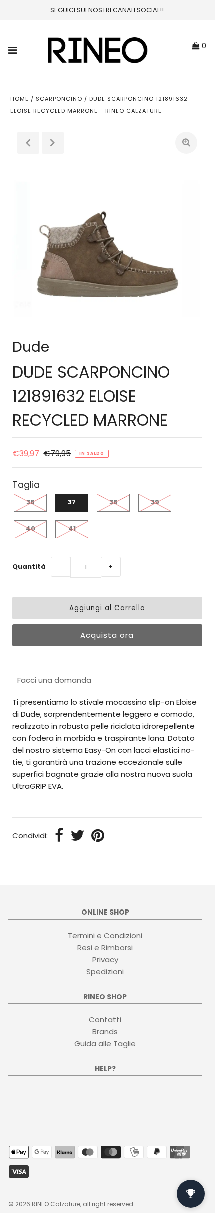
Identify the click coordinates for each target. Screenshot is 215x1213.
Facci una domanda (55, 680)
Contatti (105, 1019)
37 (72, 502)
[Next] (53, 143)
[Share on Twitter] (77, 836)
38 (114, 502)
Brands (105, 1031)
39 (155, 502)
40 (31, 528)
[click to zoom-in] (187, 143)
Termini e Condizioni (105, 935)
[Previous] (29, 143)
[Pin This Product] (98, 836)
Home (19, 99)
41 (72, 528)
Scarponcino (59, 99)
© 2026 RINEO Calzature (44, 1204)
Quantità (29, 566)
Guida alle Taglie (105, 1043)
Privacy (105, 959)
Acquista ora (107, 635)
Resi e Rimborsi (105, 947)
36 (30, 502)
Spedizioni (105, 971)
